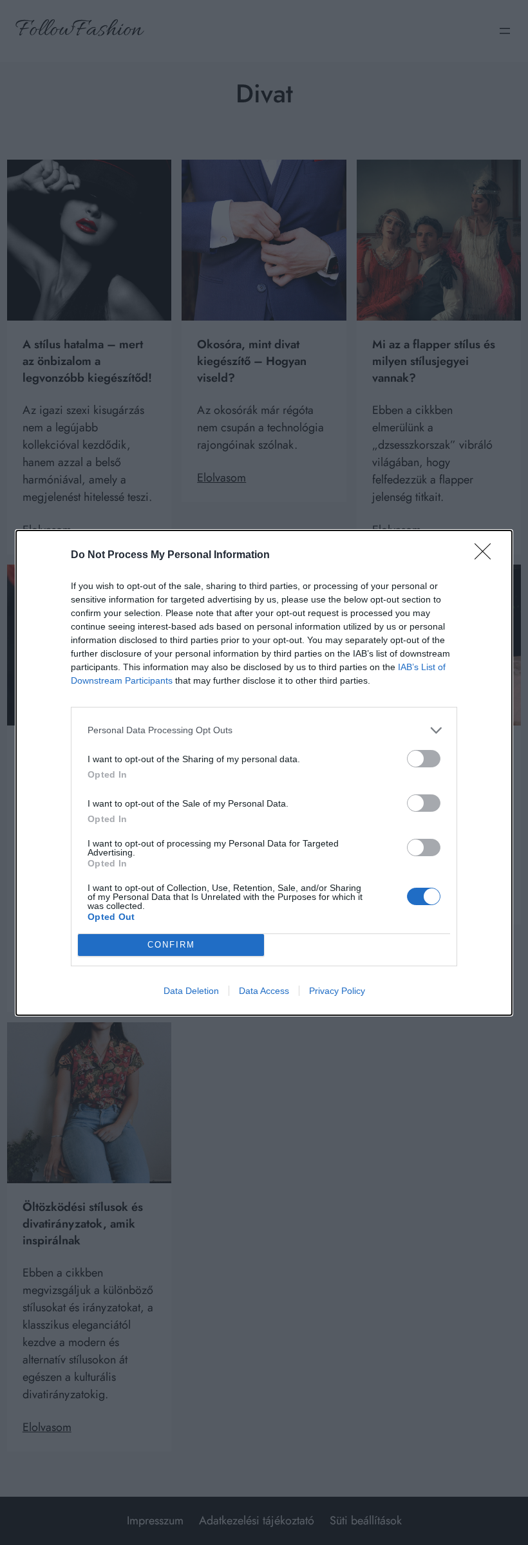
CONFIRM (171, 945)
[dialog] (264, 772)
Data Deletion (191, 991)
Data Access (264, 991)
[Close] (487, 555)
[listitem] (264, 730)
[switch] (423, 758)
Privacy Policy (337, 991)
